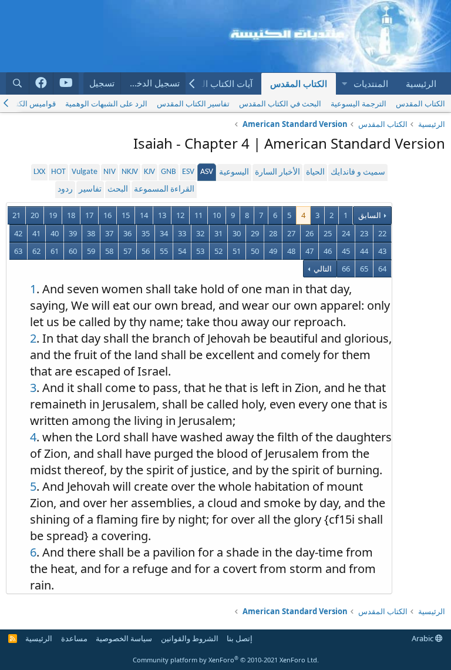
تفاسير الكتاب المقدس (193, 103)
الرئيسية (421, 83)
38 (91, 233)
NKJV (130, 172)
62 (36, 251)
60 (73, 251)
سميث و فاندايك (358, 172)
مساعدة (74, 638)
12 (180, 215)
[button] (344, 84)
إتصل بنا (240, 638)
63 (18, 251)
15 (126, 215)
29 (255, 233)
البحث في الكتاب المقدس (280, 103)
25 (328, 233)
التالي (322, 268)
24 (346, 233)
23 (364, 233)
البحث (117, 189)
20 (35, 215)
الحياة (315, 172)
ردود (65, 189)
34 (164, 233)
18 (71, 215)
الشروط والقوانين (189, 638)
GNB (168, 172)
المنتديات (371, 83)
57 (127, 251)
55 (164, 251)
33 (182, 233)
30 (237, 233)
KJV (149, 172)
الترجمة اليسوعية (358, 103)
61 (55, 251)
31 (218, 233)
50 (255, 251)
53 (200, 251)
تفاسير (90, 189)
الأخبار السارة (277, 172)
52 (218, 251)
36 (127, 233)
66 (346, 268)
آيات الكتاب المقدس (215, 83)
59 (91, 251)
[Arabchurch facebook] (41, 83)
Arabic (423, 638)
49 (273, 251)
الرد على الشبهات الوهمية (106, 103)
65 (364, 268)
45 (346, 251)
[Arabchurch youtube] (66, 83)
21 (16, 215)
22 (382, 233)
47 (309, 251)
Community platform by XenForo (226, 659)
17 (89, 215)
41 (36, 233)
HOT (58, 172)
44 (364, 251)
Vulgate (84, 172)
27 (291, 233)
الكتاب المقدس (298, 83)
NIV (109, 172)
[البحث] (17, 83)
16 (107, 215)
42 (18, 233)
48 (291, 251)
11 (198, 215)
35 (146, 233)
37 (109, 233)
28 (273, 233)
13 (162, 215)
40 (55, 233)
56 (146, 251)
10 (217, 215)
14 (144, 215)
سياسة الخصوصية (124, 638)
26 (309, 233)
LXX (39, 172)
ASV (206, 172)
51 (237, 251)
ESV (188, 172)
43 (382, 251)
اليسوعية (234, 172)
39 (73, 233)
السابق (369, 215)
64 (382, 268)
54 (182, 251)
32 (200, 233)
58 (109, 251)
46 (328, 251)
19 (53, 215)
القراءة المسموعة (164, 189)
